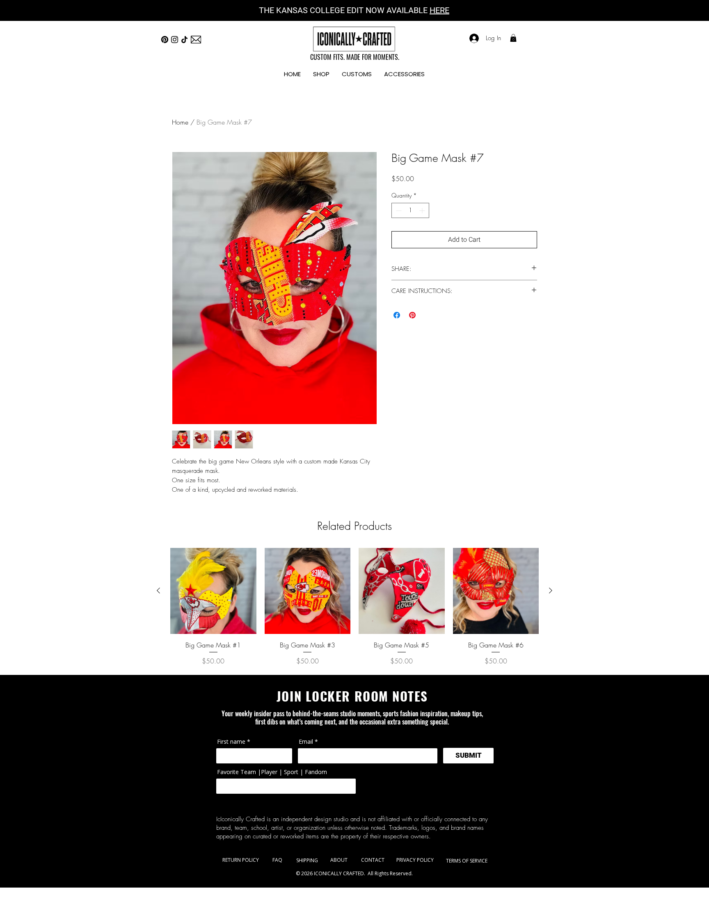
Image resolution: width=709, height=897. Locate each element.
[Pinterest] (164, 39)
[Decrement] (398, 210)
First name (231, 742)
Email (306, 742)
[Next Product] (551, 590)
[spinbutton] (410, 210)
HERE (439, 10)
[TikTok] (184, 39)
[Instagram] (174, 39)
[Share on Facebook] (397, 315)
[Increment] (423, 210)
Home (180, 122)
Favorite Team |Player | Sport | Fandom (272, 772)
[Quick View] (213, 591)
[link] (513, 38)
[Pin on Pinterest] (412, 315)
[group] (354, 606)
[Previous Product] (158, 590)
